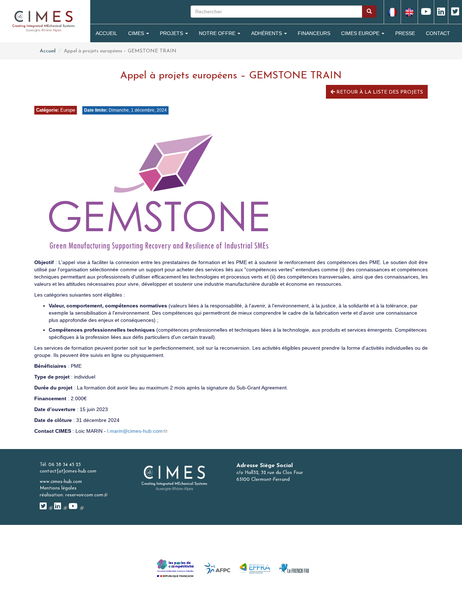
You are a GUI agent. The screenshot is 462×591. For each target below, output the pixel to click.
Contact (438, 33)
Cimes (136, 33)
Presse (405, 33)
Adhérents (267, 33)
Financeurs (314, 33)
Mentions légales (58, 488)
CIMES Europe (361, 33)
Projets (172, 33)
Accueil (106, 33)
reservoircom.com (86, 495)
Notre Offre (218, 33)
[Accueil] (43, 20)
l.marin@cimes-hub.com (137, 431)
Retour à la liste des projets (379, 92)
